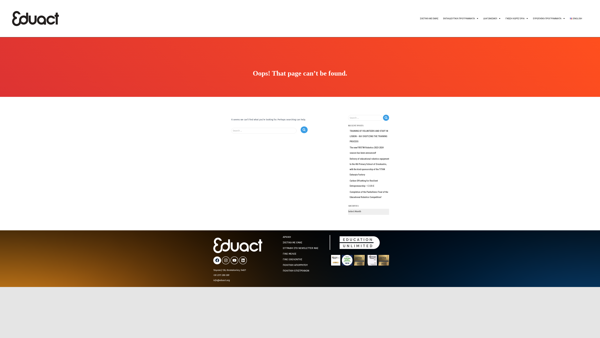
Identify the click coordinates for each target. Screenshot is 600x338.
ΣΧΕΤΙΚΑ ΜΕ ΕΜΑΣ (292, 242)
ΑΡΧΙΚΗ (287, 237)
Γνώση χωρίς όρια (515, 18)
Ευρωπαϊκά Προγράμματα (547, 18)
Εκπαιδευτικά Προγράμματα (459, 18)
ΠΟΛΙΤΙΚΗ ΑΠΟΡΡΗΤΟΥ (295, 265)
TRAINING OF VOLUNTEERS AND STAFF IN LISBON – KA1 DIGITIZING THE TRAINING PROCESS (369, 136)
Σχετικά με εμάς (429, 18)
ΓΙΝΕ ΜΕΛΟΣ (289, 253)
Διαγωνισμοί (490, 18)
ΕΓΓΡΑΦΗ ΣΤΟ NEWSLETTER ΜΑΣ (300, 248)
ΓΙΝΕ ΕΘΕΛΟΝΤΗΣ (292, 259)
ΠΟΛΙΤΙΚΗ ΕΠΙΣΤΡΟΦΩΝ (296, 270)
